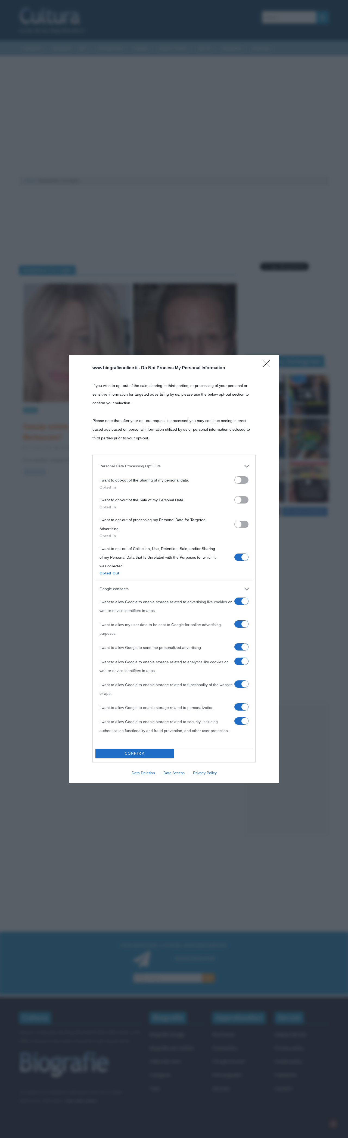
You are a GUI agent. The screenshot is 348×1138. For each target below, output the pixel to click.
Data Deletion (143, 773)
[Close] (268, 365)
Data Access (174, 773)
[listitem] (174, 466)
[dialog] (174, 569)
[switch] (241, 480)
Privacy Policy (205, 773)
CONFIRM (135, 753)
